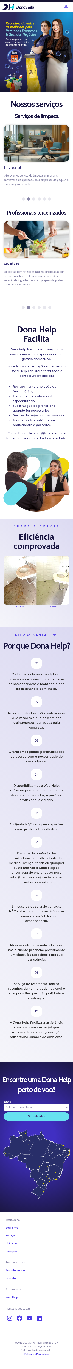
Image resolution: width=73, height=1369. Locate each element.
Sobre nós (12, 1227)
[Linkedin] (39, 1318)
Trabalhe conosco (16, 1270)
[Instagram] (9, 1318)
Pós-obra (10, 167)
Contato (11, 1278)
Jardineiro (11, 264)
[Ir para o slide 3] (33, 199)
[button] (66, 7)
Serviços (11, 1235)
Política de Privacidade (36, 1354)
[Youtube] (29, 1318)
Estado (7, 1101)
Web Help (12, 1297)
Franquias (11, 1251)
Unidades (11, 1243)
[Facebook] (19, 1318)
